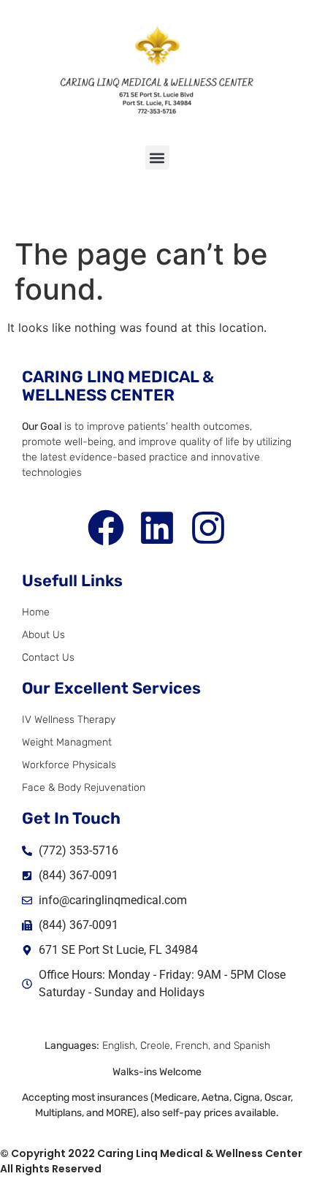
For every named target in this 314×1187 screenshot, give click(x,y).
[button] (157, 157)
